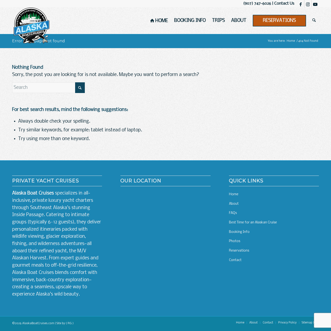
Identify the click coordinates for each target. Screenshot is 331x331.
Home (233, 194)
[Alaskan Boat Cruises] (31, 25)
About (234, 204)
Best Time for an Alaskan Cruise (253, 222)
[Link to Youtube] (315, 3)
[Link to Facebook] (300, 3)
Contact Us (284, 3)
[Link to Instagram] (307, 3)
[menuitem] (159, 20)
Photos (234, 241)
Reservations (239, 251)
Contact (235, 260)
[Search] (314, 20)
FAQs (233, 213)
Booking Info (239, 232)
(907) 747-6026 (257, 3)
